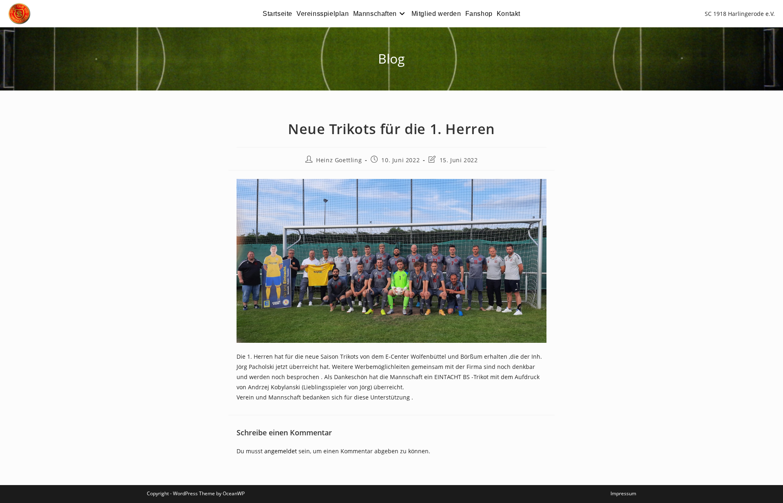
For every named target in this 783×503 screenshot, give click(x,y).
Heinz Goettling (339, 160)
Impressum (623, 493)
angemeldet (280, 451)
